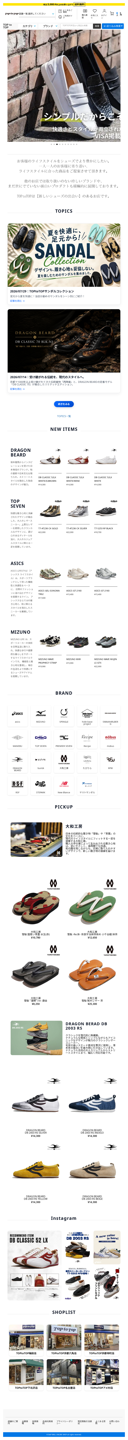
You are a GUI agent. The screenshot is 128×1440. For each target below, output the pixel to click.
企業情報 (25, 1422)
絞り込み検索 (114, 26)
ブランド (48, 26)
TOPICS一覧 (64, 416)
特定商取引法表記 (85, 1422)
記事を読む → (17, 301)
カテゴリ (28, 26)
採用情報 (35, 1422)
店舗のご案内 (13, 1422)
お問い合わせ (114, 1422)
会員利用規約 (47, 1422)
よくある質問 (100, 1422)
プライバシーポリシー (65, 1422)
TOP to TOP (7, 26)
